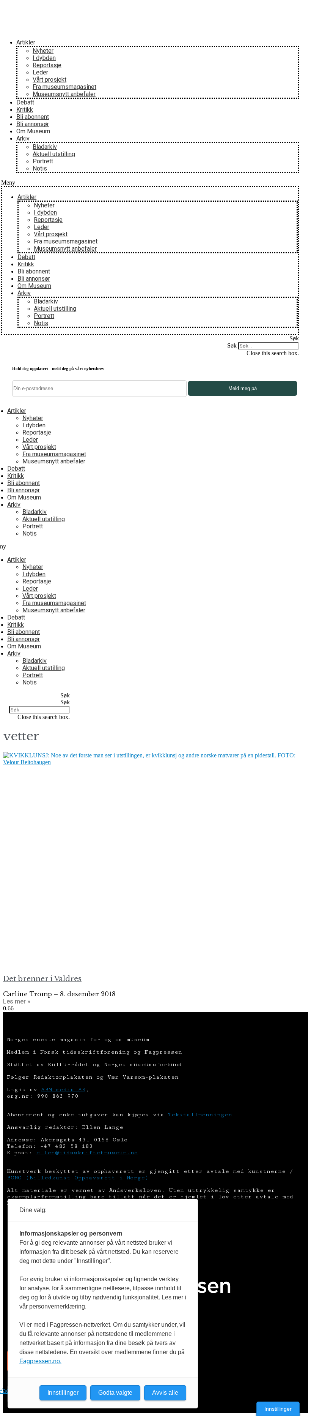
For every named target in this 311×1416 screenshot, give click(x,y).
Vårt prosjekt (49, 79)
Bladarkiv (45, 146)
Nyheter (43, 50)
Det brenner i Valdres (42, 978)
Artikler (25, 42)
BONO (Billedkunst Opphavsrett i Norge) (78, 1177)
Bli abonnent (32, 116)
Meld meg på (242, 388)
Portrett (43, 161)
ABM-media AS (63, 1089)
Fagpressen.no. (40, 1361)
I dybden (44, 58)
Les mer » (16, 1001)
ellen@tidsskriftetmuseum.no (87, 1152)
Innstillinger (278, 1409)
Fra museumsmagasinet (64, 86)
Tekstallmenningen (200, 1114)
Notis (40, 168)
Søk (232, 345)
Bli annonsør (32, 124)
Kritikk (24, 109)
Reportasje (47, 65)
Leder (40, 72)
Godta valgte (115, 1392)
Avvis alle (165, 1392)
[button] (150, 182)
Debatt (25, 102)
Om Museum (33, 131)
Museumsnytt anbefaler (64, 94)
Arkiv (23, 138)
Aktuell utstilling (54, 154)
